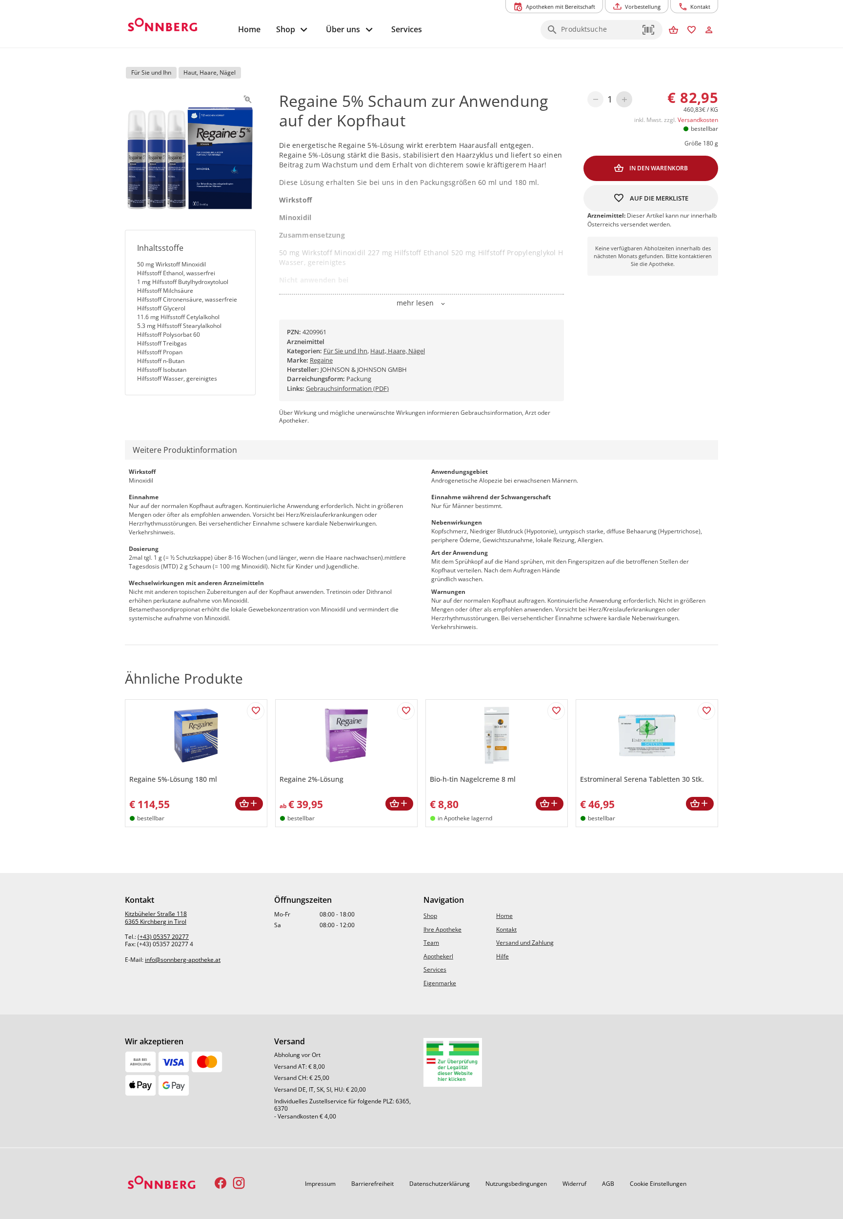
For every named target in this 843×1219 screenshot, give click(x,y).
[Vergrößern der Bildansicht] (248, 99)
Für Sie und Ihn (345, 350)
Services (434, 969)
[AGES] (452, 1062)
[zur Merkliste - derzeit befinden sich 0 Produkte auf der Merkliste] (691, 30)
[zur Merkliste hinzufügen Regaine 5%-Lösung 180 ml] (255, 711)
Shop (430, 916)
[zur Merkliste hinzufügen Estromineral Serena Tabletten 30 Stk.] (706, 711)
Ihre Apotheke (442, 929)
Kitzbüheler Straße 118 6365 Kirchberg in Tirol (156, 918)
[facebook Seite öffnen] (221, 1184)
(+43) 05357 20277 (163, 937)
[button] (649, 29)
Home (504, 916)
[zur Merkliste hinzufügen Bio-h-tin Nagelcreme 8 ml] (556, 711)
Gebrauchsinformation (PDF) (347, 388)
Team (431, 942)
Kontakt (506, 929)
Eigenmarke (439, 983)
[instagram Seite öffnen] (239, 1184)
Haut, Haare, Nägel (397, 350)
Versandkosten (698, 120)
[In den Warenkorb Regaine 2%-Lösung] (399, 804)
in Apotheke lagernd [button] (465, 818)
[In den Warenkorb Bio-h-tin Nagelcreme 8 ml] (549, 804)
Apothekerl (438, 956)
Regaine (321, 360)
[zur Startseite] (177, 26)
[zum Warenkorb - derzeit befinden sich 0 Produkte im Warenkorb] (673, 30)
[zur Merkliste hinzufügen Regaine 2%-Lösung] (406, 711)
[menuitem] (249, 30)
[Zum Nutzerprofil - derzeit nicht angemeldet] (709, 30)
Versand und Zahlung (525, 942)
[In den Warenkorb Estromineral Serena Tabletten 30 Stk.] (700, 804)
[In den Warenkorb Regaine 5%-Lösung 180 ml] (249, 804)
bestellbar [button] (704, 128)
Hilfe (502, 956)
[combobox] (599, 33)
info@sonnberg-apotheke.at (183, 959)
